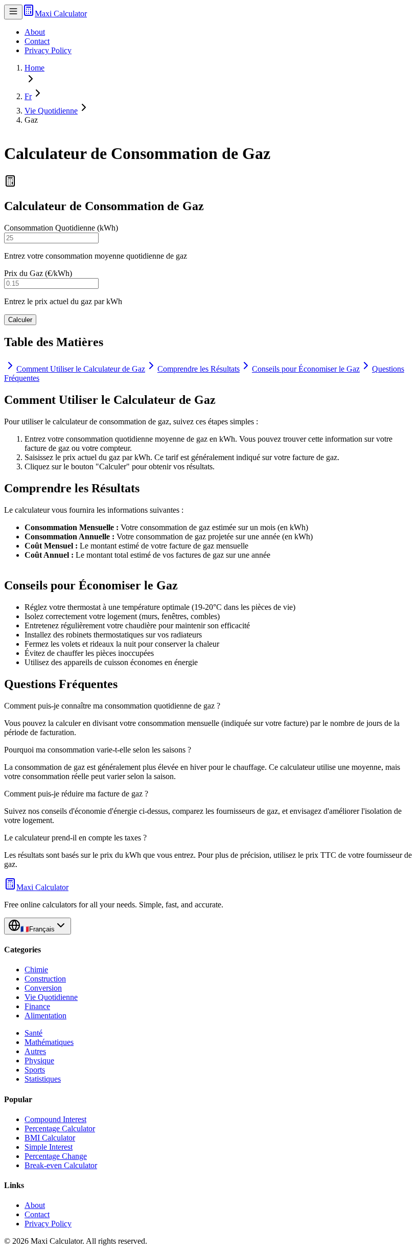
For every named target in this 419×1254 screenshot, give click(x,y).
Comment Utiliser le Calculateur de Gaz (80, 368)
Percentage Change (56, 1156)
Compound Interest (55, 1119)
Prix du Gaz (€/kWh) (38, 273)
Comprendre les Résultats (198, 368)
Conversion (43, 988)
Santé (33, 1033)
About (35, 32)
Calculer (20, 320)
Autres (35, 1051)
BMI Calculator (50, 1137)
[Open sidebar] (13, 12)
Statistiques (43, 1079)
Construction (45, 978)
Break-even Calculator (61, 1165)
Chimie (36, 969)
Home (34, 67)
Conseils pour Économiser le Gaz (306, 368)
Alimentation (45, 1015)
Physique (39, 1060)
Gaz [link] (31, 120)
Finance (37, 1006)
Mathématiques (49, 1042)
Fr (28, 96)
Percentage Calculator (60, 1128)
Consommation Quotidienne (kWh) (61, 227)
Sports (35, 1069)
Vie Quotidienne (51, 110)
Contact (37, 41)
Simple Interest (49, 1147)
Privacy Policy (48, 50)
